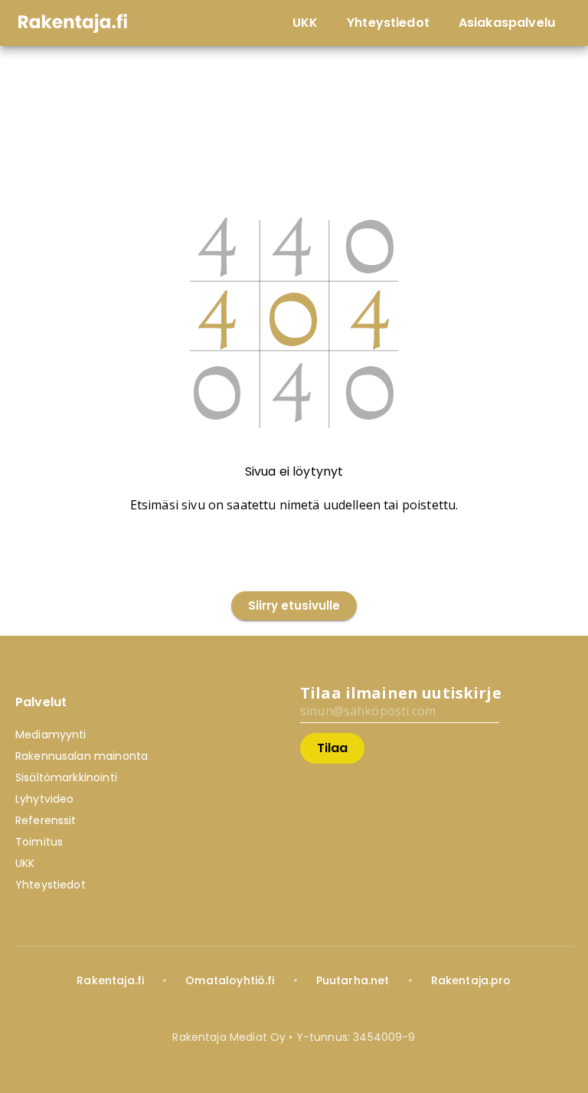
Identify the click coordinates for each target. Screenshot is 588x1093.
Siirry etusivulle (294, 605)
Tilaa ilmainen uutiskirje (400, 692)
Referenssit (46, 820)
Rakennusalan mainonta (81, 756)
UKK (24, 863)
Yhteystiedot (50, 884)
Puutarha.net (353, 980)
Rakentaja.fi (110, 980)
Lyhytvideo (44, 799)
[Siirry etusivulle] (294, 573)
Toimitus (39, 841)
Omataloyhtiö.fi (229, 980)
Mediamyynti (51, 734)
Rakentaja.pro (471, 980)
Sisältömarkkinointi (66, 777)
